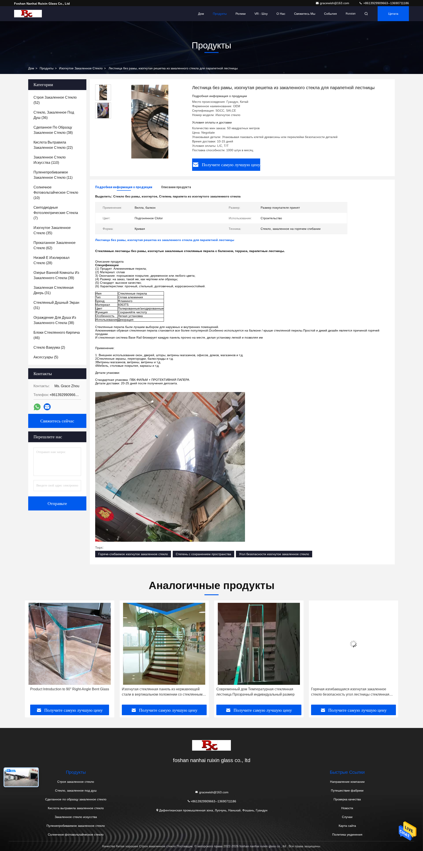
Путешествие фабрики (347, 790)
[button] (33, 654)
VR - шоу (261, 13)
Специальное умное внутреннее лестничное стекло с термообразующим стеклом (353, 691)
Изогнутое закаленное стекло (81, 68)
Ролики (241, 13)
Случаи (347, 817)
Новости (347, 808)
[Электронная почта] (47, 407)
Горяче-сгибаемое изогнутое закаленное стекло (133, 554)
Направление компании (347, 781)
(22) (53, 144)
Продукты (220, 13)
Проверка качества (347, 799)
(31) (53, 290)
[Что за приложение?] (37, 406)
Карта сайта (347, 825)
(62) (54, 245)
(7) (55, 213)
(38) (53, 129)
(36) (53, 115)
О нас (280, 13)
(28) (51, 260)
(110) (49, 159)
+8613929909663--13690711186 (385, 3)
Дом (201, 13)
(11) (52, 174)
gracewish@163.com (335, 3)
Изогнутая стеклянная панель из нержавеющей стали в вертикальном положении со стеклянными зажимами (68, 692)
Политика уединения (347, 834)
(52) (55, 100)
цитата (393, 13)
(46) (56, 335)
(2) (49, 347)
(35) (52, 230)
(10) (55, 192)
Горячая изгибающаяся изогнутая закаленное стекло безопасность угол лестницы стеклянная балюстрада (255, 692)
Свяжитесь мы (304, 13)
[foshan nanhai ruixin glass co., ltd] (28, 13)
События (330, 13)
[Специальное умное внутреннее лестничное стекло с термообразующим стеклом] (353, 644)
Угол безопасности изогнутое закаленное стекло (274, 554)
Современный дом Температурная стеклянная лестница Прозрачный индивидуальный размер (161, 691)
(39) (56, 275)
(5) (45, 357)
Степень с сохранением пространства (203, 554)
